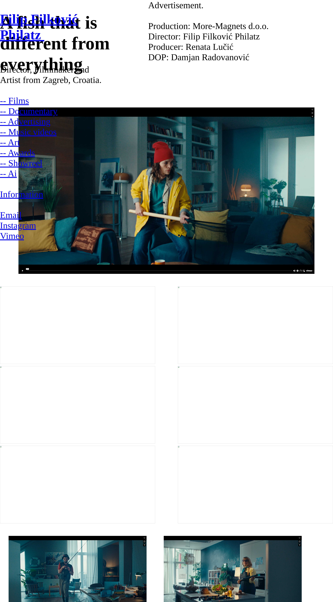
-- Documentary (28, 111)
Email (11, 215)
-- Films (14, 101)
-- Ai (8, 173)
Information (21, 194)
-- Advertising (25, 121)
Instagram (18, 225)
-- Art (10, 142)
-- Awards (17, 153)
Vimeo (12, 236)
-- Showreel (21, 163)
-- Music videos (28, 132)
